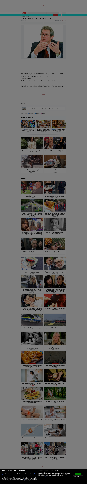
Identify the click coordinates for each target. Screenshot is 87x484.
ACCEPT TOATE (77, 474)
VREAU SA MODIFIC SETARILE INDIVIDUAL (77, 477)
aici (24, 479)
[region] (43, 476)
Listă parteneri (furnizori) (42, 476)
